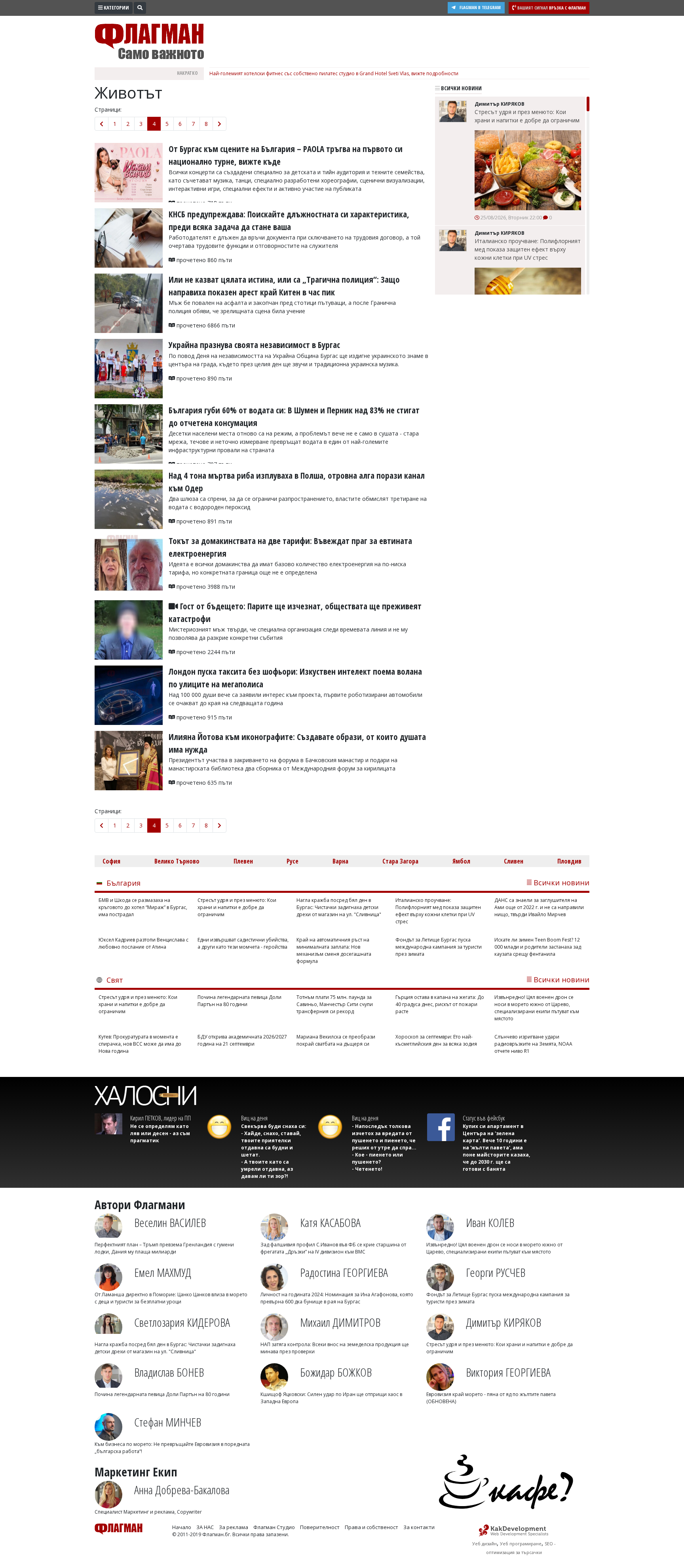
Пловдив (569, 861)
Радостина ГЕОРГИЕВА (344, 1272)
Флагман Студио (274, 1527)
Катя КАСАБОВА (330, 1222)
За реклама (233, 1527)
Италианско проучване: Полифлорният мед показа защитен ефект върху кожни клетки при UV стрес (528, 249)
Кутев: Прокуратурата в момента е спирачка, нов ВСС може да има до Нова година (140, 1043)
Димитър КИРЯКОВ (503, 1322)
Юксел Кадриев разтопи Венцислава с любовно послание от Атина (143, 943)
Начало (181, 1527)
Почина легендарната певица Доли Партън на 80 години (239, 1001)
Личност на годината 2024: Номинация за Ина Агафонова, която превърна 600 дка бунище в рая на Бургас (336, 1298)
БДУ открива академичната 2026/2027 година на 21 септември (242, 1040)
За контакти (419, 1527)
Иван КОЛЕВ (490, 1222)
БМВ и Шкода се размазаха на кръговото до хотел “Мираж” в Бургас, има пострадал (143, 907)
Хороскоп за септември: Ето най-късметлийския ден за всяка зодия (436, 1040)
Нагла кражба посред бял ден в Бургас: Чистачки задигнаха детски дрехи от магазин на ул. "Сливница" (338, 907)
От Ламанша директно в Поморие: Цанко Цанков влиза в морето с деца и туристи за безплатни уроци (171, 1298)
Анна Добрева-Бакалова (182, 1490)
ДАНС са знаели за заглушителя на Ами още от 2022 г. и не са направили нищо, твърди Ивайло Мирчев (539, 907)
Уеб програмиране (521, 1543)
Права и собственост (371, 1527)
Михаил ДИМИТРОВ (340, 1322)
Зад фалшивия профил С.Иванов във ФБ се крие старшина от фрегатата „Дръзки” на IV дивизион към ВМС (333, 1248)
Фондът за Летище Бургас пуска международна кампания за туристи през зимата (438, 946)
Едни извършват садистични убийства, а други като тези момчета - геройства (243, 943)
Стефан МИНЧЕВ (167, 1422)
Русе (292, 861)
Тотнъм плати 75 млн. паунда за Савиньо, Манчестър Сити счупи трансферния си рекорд (334, 1004)
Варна (340, 861)
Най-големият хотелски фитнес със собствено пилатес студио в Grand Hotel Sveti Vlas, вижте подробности (333, 73)
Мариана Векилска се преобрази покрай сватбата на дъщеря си (335, 1040)
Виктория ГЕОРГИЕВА (508, 1372)
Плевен (243, 861)
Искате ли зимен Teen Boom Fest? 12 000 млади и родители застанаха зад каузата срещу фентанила (537, 946)
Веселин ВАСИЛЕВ (170, 1222)
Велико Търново (177, 861)
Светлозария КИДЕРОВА (182, 1322)
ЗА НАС (205, 1527)
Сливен (513, 861)
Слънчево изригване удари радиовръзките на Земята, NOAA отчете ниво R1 (533, 1043)
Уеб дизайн (484, 1543)
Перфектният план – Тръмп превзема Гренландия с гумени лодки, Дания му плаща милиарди (164, 1248)
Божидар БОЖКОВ (336, 1372)
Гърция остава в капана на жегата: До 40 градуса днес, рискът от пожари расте (439, 1004)
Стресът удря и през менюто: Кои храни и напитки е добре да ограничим (527, 116)
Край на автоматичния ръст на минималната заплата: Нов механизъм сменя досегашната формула (333, 950)
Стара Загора (400, 861)
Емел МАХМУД (162, 1272)
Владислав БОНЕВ (169, 1372)
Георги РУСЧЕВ (495, 1272)
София (111, 861)
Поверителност (320, 1527)
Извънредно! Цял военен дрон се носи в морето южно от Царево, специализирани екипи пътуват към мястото (536, 1008)
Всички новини (461, 88)
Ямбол (461, 861)
